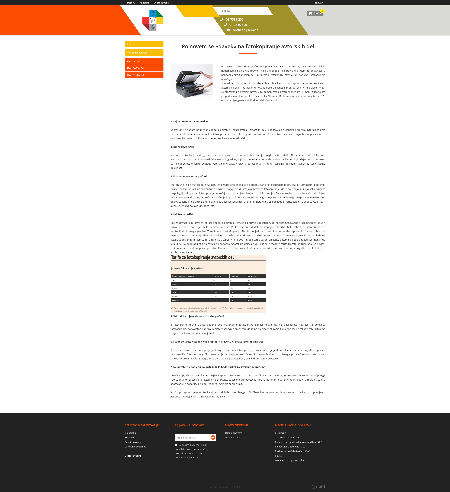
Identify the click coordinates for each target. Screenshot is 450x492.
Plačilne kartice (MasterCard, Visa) (292, 451)
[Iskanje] (264, 11)
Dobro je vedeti (161, 2)
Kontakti (144, 2)
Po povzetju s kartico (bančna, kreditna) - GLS (298, 442)
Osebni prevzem (233, 432)
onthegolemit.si (246, 30)
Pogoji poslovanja (134, 442)
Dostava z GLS (232, 437)
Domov (131, 2)
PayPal (278, 455)
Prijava (318, 2)
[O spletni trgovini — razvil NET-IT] (318, 487)
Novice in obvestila (137, 52)
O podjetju (130, 432)
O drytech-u (133, 44)
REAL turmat (133, 61)
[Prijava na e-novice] (213, 437)
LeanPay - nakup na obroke (289, 460)
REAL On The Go (135, 68)
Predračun (280, 432)
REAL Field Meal (135, 75)
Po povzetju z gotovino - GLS (290, 446)
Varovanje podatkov (135, 446)
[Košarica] (315, 13)
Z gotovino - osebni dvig (287, 437)
